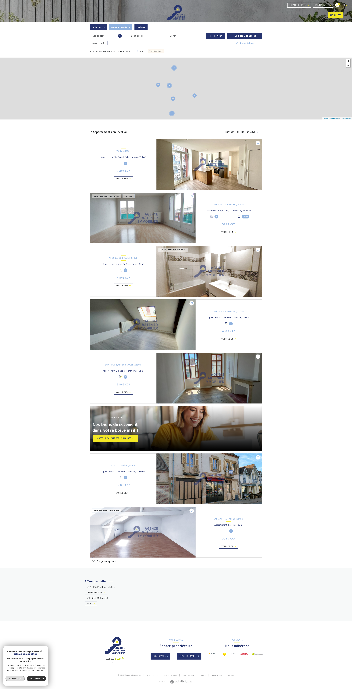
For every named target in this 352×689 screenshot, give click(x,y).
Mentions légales (189, 675)
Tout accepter (36, 678)
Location (142, 51)
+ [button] (348, 61)
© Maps (333, 118)
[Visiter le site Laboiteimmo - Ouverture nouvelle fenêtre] (181, 681)
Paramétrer (15, 678)
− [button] (348, 65)
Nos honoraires (153, 675)
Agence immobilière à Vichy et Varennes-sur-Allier (112, 51)
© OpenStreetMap (345, 118)
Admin (203, 675)
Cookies (231, 675)
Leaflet (325, 118)
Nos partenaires (170, 675)
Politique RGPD (217, 675)
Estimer (141, 27)
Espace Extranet (298, 5)
